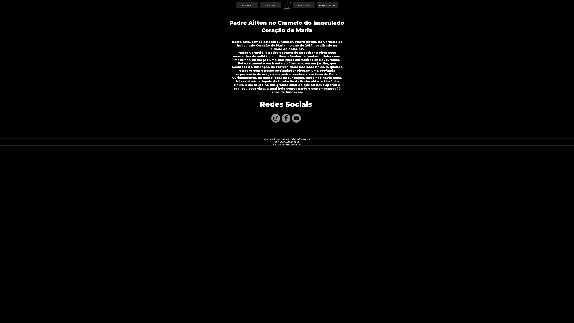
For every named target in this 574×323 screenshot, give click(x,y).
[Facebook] (286, 118)
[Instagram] (275, 118)
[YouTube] (296, 118)
